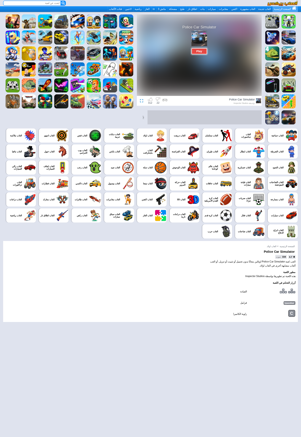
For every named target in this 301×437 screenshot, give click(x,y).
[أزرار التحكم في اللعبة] (165, 101)
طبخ (182, 9)
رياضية (138, 9)
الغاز (147, 9)
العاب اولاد (271, 246)
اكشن (234, 9)
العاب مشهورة (247, 9)
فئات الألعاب (115, 9)
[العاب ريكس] (282, 3)
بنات (202, 9)
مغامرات (223, 9)
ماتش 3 (162, 9)
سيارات (212, 9)
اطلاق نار (192, 9)
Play (199, 51)
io (154, 9)
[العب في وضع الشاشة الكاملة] (142, 101)
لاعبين (128, 9)
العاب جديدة (264, 9)
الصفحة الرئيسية (282, 9)
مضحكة (173, 9)
